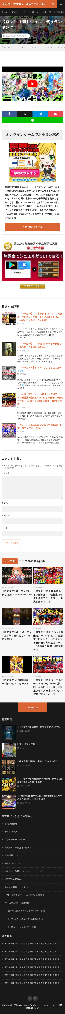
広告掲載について (13, 856)
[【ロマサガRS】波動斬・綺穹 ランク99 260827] (9, 732)
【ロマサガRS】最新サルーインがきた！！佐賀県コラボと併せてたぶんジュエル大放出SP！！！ (48, 596)
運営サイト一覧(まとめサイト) (18, 848)
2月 (16, 944)
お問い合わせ (11, 824)
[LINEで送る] (32, 120)
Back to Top (32, 708)
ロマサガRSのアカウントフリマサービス (26, 911)
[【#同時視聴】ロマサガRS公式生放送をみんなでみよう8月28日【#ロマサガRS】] (9, 802)
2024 (7, 959)
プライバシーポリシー (15, 840)
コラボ (35, 12)
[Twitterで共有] (24, 114)
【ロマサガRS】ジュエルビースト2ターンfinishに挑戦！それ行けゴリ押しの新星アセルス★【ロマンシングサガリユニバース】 (48, 687)
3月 (20, 944)
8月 (39, 944)
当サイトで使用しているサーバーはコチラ (24, 871)
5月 (27, 944)
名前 (5, 503)
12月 (57, 952)
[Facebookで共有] (9, 114)
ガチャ (24, 12)
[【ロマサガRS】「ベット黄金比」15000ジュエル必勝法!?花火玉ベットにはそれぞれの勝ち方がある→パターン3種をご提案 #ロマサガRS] (9, 400)
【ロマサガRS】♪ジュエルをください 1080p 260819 (17, 593)
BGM (14, 12)
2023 (7, 968)
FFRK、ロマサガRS (26, 744)
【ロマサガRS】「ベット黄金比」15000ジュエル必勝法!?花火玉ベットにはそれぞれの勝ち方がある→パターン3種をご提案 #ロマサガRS (48, 641)
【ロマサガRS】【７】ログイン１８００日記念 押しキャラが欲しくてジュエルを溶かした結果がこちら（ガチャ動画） (39, 317)
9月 (42, 952)
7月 (35, 944)
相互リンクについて (14, 864)
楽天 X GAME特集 (13, 879)
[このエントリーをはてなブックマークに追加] (40, 114)
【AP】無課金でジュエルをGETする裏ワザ (24, 895)
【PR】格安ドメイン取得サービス (20, 927)
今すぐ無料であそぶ (32, 227)
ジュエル (61, 12)
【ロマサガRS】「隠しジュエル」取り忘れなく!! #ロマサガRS (17, 635)
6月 (31, 944)
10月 (47, 952)
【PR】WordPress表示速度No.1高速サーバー (25, 919)
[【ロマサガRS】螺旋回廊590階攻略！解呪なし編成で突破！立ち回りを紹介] (9, 784)
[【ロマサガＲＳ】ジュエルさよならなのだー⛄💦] (9, 373)
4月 (23, 944)
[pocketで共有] (55, 114)
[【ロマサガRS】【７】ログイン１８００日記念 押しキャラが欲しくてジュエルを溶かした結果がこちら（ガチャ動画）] (9, 319)
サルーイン (47, 12)
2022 (7, 975)
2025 (7, 952)
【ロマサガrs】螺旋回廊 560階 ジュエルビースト (15, 682)
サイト (5, 528)
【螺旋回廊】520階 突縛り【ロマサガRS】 (37, 761)
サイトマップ (11, 832)
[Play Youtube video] (32, 84)
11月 (52, 952)
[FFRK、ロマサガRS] (9, 750)
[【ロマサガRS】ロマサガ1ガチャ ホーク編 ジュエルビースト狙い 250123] (9, 349)
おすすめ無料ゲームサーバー (18, 887)
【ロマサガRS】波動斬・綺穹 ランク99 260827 (39, 727)
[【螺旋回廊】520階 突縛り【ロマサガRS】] (9, 767)
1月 (12, 944)
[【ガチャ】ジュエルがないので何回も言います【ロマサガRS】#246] (9, 430)
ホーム (4, 12)
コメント (6, 473)
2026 (7, 944)
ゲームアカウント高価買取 (17, 903)
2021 (7, 983)
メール (6, 516)
